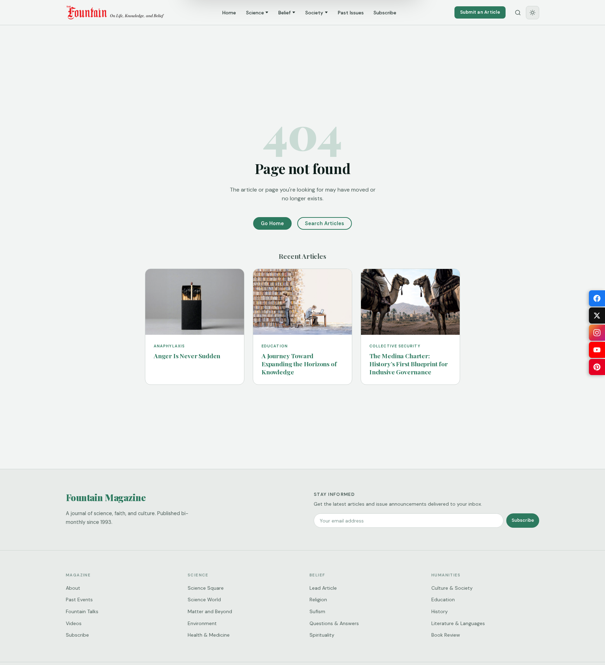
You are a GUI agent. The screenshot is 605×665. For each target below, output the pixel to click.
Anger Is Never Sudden (187, 356)
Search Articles (324, 223)
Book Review (445, 635)
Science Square (206, 588)
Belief (284, 12)
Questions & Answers (334, 623)
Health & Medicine (209, 635)
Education (443, 599)
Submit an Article (480, 12)
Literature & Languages (458, 623)
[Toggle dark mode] (532, 12)
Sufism (317, 611)
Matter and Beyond (210, 611)
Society (314, 12)
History (439, 611)
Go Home (272, 223)
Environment (202, 623)
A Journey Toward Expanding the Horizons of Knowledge (299, 364)
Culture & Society (452, 588)
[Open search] (517, 12)
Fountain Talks (82, 611)
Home (229, 12)
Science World (204, 599)
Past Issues (351, 12)
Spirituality (322, 635)
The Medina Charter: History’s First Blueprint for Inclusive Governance (408, 364)
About (73, 588)
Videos (74, 623)
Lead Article (323, 588)
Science (255, 12)
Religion (318, 599)
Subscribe (385, 12)
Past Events (79, 599)
